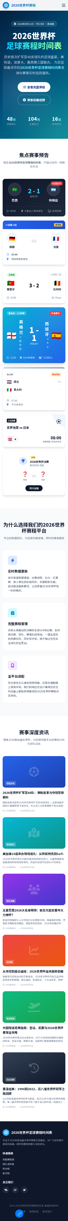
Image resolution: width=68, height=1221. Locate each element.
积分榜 (6, 1168)
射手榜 (6, 1173)
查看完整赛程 (36, 87)
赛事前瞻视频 (36, 100)
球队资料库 (8, 1164)
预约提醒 (34, 488)
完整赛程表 (8, 1159)
